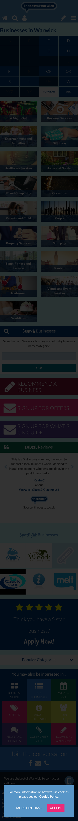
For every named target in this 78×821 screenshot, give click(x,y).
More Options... (29, 808)
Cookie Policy (48, 796)
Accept (56, 808)
